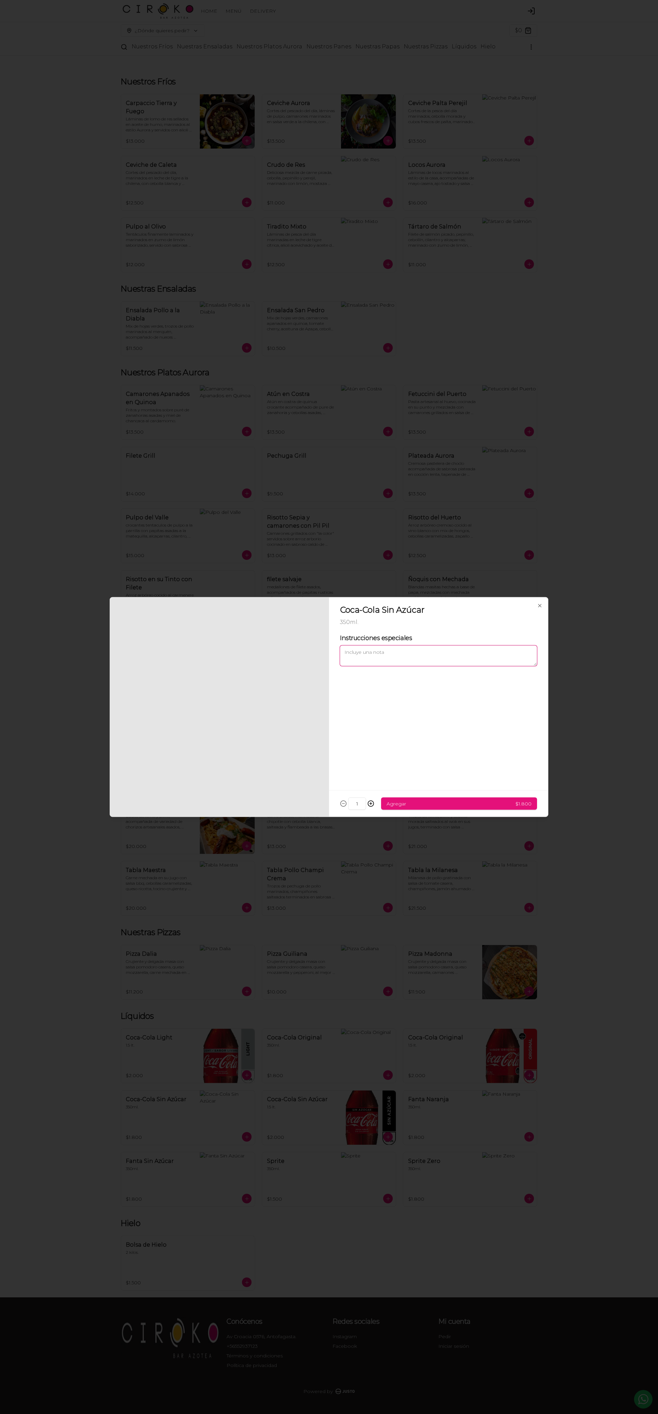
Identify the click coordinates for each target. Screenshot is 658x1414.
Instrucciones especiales (376, 638)
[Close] (540, 606)
